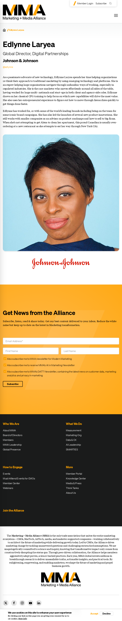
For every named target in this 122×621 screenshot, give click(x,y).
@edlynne (8, 67)
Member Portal (74, 474)
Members (8, 440)
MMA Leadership (12, 445)
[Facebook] (14, 603)
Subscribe (101, 3)
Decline (106, 613)
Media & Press (73, 483)
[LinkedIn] (39, 603)
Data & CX (71, 440)
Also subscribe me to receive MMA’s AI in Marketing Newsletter (41, 365)
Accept (94, 613)
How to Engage (12, 467)
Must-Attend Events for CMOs (19, 478)
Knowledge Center (76, 478)
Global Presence (11, 449)
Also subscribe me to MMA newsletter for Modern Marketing (39, 359)
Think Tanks (72, 488)
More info (22, 618)
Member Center (11, 483)
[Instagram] (22, 603)
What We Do (74, 423)
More (69, 467)
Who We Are (11, 423)
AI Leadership (73, 445)
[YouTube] (30, 603)
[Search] (111, 3)
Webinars (8, 488)
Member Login (85, 3)
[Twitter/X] (6, 603)
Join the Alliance (13, 510)
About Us (71, 493)
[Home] (4, 30)
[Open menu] (116, 15)
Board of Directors (12, 435)
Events (6, 474)
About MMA (9, 430)
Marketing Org (73, 435)
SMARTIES (72, 449)
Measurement (73, 430)
